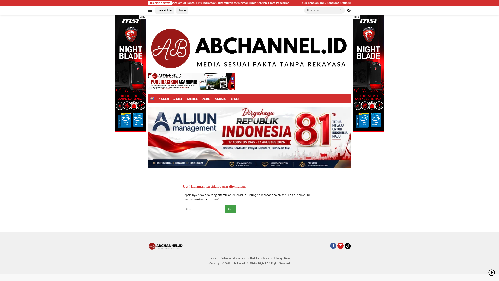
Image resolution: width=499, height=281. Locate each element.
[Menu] (150, 10)
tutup (142, 16)
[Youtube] (340, 246)
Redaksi (254, 258)
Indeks (182, 10)
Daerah (177, 98)
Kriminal (192, 98)
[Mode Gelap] (349, 10)
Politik (206, 98)
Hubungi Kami (282, 258)
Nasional (164, 98)
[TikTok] (348, 246)
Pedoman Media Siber (233, 258)
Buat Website (165, 10)
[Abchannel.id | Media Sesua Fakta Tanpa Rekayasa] (249, 47)
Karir (266, 258)
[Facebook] (333, 246)
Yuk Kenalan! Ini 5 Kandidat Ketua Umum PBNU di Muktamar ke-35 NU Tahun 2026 (342, 3)
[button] (341, 10)
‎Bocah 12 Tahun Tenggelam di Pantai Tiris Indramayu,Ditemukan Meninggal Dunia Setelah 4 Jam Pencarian (201, 3)
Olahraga (220, 98)
